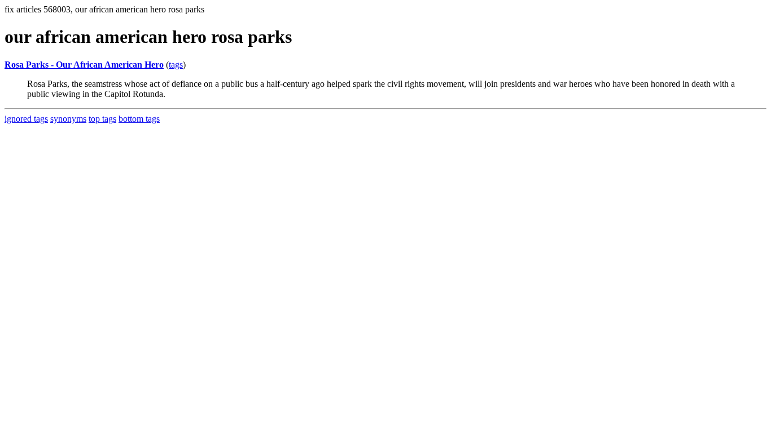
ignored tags (26, 118)
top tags (102, 118)
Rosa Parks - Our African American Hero (84, 64)
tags (176, 64)
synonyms (68, 118)
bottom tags (139, 118)
